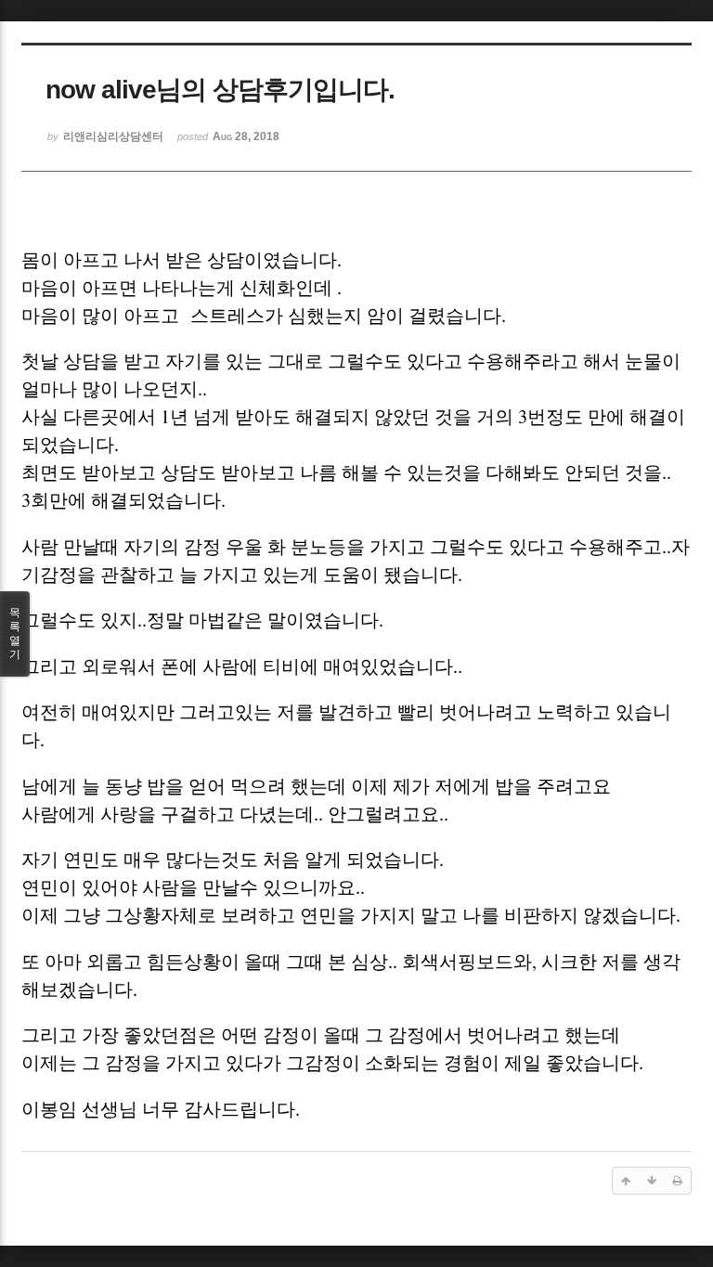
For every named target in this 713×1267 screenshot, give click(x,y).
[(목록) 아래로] (652, 1181)
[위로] (626, 1181)
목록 (14, 633)
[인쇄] (678, 1181)
